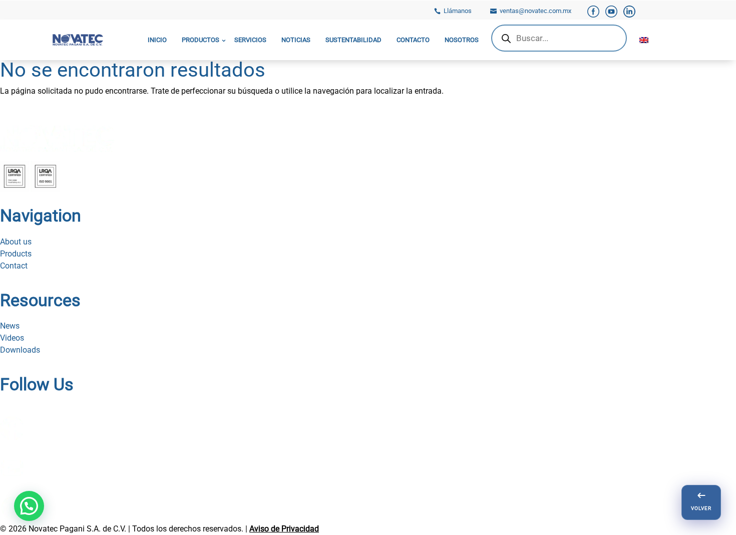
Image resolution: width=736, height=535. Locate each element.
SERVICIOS (250, 40)
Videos (12, 338)
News (10, 326)
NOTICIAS (295, 40)
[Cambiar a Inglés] (644, 40)
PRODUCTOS (200, 40)
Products (16, 253)
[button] (29, 506)
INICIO (157, 40)
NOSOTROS (462, 40)
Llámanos (458, 11)
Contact (14, 266)
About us (16, 241)
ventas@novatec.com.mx (535, 11)
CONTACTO (413, 40)
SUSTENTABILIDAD (353, 40)
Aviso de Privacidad (284, 528)
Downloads (20, 350)
